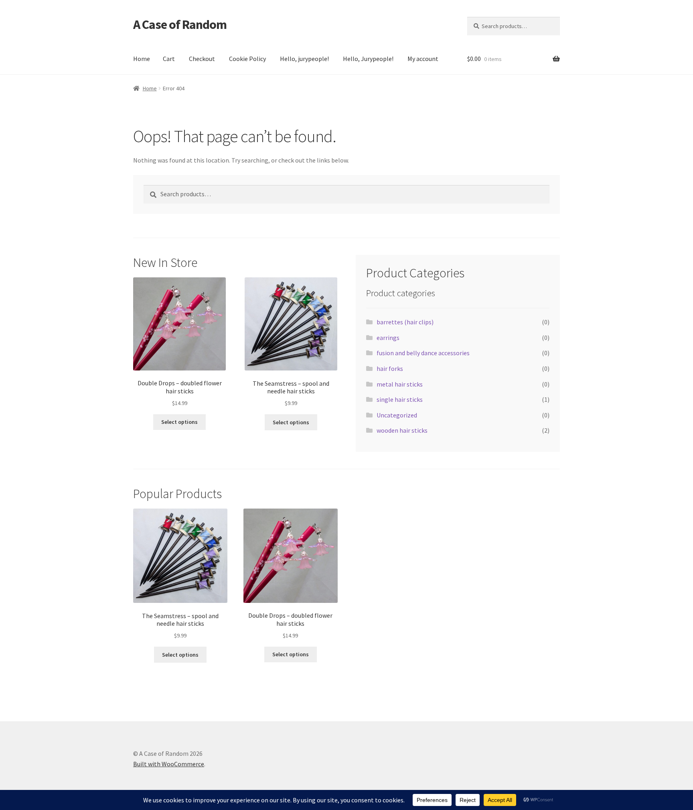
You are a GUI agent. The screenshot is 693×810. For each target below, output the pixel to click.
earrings (388, 338)
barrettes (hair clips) (405, 322)
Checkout (202, 59)
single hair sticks (400, 399)
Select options (179, 421)
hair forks (390, 368)
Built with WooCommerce (168, 764)
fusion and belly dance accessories (423, 353)
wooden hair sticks (402, 430)
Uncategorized (397, 415)
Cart (169, 59)
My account (422, 59)
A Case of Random (180, 24)
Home (141, 59)
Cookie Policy (247, 59)
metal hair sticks (400, 384)
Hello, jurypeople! (304, 59)
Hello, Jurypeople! (368, 59)
